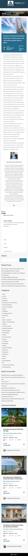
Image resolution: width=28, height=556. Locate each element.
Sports (4, 358)
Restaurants (5, 352)
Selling (4, 356)
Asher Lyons (4, 381)
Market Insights (6, 330)
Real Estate (5, 343)
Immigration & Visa (7, 313)
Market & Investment (7, 328)
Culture (4, 296)
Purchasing (5, 341)
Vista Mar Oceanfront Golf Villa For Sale (13, 430)
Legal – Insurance (6, 319)
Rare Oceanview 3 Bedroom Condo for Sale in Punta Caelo (13, 478)
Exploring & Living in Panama (9, 302)
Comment (6, 226)
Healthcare (5, 311)
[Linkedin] (14, 205)
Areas (3, 294)
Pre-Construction (6, 337)
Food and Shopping (7, 307)
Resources (5, 350)
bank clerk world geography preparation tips (12, 392)
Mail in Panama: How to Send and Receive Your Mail (13, 378)
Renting (4, 345)
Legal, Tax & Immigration (8, 322)
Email (5, 243)
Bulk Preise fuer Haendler (7, 388)
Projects (4, 339)
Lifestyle (4, 324)
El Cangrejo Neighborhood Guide (9, 277)
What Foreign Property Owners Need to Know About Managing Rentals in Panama (12, 270)
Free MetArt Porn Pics (7, 396)
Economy (4, 298)
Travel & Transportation (8, 365)
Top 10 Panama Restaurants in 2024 (10, 390)
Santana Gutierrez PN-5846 (14, 546)
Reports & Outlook (7, 347)
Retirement (5, 354)
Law (3, 317)
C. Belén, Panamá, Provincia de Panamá (13, 529)
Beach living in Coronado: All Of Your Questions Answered (13, 385)
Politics (4, 335)
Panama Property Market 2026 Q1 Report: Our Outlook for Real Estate (12, 400)
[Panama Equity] (16, 3)
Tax (3, 362)
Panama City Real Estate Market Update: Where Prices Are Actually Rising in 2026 (13, 280)
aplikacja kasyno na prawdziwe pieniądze (11, 375)
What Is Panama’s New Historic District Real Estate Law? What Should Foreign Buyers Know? (13, 285)
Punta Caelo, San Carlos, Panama (11, 481)
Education (4, 300)
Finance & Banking (7, 304)
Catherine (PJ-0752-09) (13, 450)
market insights (9, 215)
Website (6, 247)
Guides (4, 309)
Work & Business (6, 367)
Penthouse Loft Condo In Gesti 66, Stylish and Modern (13, 526)
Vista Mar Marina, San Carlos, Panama (12, 433)
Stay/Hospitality (6, 360)
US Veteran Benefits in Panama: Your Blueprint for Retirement (13, 274)
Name (5, 239)
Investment (5, 315)
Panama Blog (5, 332)
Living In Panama (6, 326)
